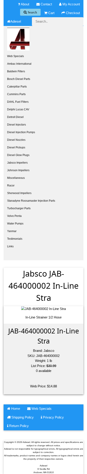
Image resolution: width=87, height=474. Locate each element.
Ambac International (19, 63)
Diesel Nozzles (16, 139)
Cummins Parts (16, 94)
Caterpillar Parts (17, 86)
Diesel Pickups (16, 147)
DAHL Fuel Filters (18, 101)
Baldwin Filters (16, 71)
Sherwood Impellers (19, 193)
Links (10, 246)
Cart (50, 13)
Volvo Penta (14, 216)
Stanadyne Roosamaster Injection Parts (31, 200)
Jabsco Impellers (17, 162)
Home (15, 408)
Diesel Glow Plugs (18, 155)
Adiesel (15, 21)
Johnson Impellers (18, 170)
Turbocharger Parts (19, 208)
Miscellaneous (16, 177)
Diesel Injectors (16, 124)
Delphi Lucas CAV (18, 109)
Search (32, 12)
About (24, 4)
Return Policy (18, 426)
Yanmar (12, 231)
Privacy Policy (53, 417)
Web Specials (15, 56)
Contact (46, 4)
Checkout (72, 13)
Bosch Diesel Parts (18, 79)
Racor (10, 185)
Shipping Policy (22, 417)
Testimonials (14, 238)
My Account (71, 4)
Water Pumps (15, 223)
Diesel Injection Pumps (21, 132)
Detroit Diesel (15, 117)
